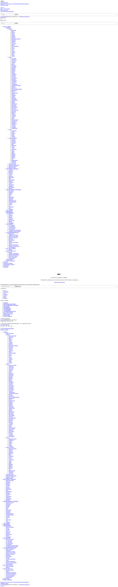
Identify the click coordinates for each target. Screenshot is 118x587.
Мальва (13, 102)
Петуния (13, 108)
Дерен (10, 194)
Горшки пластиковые (14, 253)
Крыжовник (11, 179)
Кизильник (11, 197)
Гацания (13, 75)
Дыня (12, 134)
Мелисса (13, 143)
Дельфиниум (14, 84)
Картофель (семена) (16, 38)
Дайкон (13, 35)
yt (3, 7)
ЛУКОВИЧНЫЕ (10, 213)
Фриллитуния (14, 119)
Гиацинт (11, 215)
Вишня (10, 172)
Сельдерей (13, 149)
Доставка (15, 3)
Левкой (13, 96)
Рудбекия (13, 114)
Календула (13, 87)
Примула (13, 112)
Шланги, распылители (14, 246)
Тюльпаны (11, 222)
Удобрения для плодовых (14, 231)
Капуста (13, 37)
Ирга (10, 178)
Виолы (13, 71)
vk (1, 7)
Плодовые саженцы (7, 263)
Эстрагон (13, 162)
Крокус (10, 216)
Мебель (10, 249)
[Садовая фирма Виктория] (7, 328)
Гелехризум (14, 78)
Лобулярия (13, 98)
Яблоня (10, 188)
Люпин (13, 101)
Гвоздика (13, 76)
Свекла (13, 51)
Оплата (19, 3)
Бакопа (13, 64)
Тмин (12, 150)
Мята (12, 144)
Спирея (10, 204)
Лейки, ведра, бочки (13, 236)
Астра (12, 63)
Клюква (13, 133)
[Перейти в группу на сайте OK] (4, 327)
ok (2, 7)
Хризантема (14, 121)
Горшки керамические (14, 254)
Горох (12, 33)
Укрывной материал (13, 244)
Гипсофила (14, 80)
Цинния (13, 124)
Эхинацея (13, 127)
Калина (10, 193)
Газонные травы (12, 163)
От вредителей (12, 227)
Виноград (11, 171)
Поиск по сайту (4, 10)
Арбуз (12, 132)
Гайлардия (13, 74)
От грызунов (12, 225)
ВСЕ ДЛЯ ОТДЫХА (11, 248)
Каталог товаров (7, 26)
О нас (11, 3)
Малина (10, 181)
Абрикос (11, 170)
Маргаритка (14, 103)
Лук (12, 159)
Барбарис (11, 192)
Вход (2, 8)
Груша (10, 175)
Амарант (13, 62)
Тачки (10, 243)
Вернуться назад (10, 333)
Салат (12, 148)
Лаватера (13, 95)
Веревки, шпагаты (13, 237)
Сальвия (13, 116)
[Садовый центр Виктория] (7, 11)
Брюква (13, 32)
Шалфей (13, 154)
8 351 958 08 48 (4, 16)
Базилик (13, 139)
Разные (13, 113)
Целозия (13, 122)
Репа (12, 49)
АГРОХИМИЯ (9, 224)
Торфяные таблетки (13, 235)
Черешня (11, 186)
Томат (12, 53)
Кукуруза (13, 40)
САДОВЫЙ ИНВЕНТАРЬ (12, 232)
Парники (11, 238)
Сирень (10, 203)
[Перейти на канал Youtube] (7, 327)
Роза (10, 208)
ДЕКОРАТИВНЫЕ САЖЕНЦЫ (13, 189)
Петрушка (13, 145)
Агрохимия (6, 265)
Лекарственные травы (14, 165)
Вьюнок (13, 73)
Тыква (12, 54)
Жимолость (11, 177)
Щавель (13, 155)
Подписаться (17, 286)
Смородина (11, 184)
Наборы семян (12, 167)
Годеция (13, 83)
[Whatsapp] (9, 327)
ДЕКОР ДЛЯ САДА (11, 251)
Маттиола (13, 105)
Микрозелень (14, 160)
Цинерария (14, 123)
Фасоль (13, 56)
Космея (13, 94)
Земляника (13, 130)
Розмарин (13, 161)
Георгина (13, 79)
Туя (9, 205)
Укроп (12, 151)
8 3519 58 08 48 (4, 2)
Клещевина (14, 90)
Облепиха (11, 182)
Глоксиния (13, 81)
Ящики (10, 241)
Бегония (13, 68)
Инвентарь (11, 233)
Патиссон (13, 43)
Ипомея (13, 86)
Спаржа (13, 52)
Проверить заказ (4, 5)
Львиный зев (14, 100)
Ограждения (12, 258)
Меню (2, 1)
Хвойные (11, 209)
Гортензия (11, 190)
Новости (3, 3)
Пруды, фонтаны (13, 257)
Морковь (13, 41)
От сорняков (12, 226)
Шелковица (11, 187)
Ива (10, 195)
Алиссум (13, 60)
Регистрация (7, 8)
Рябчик (10, 221)
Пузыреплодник (12, 201)
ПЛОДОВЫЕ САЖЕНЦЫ (12, 168)
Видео (22, 3)
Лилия (10, 214)
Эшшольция (14, 128)
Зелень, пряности (13, 138)
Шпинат (13, 156)
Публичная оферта (5, 324)
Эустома (13, 125)
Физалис (13, 136)
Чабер (12, 152)
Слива (10, 183)
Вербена (13, 70)
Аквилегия (14, 59)
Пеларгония (14, 107)
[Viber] (12, 327)
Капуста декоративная (16, 89)
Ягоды (10, 129)
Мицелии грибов (13, 166)
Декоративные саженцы (8, 264)
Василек (13, 69)
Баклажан (13, 30)
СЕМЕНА (8, 27)
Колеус (13, 91)
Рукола (13, 146)
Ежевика (11, 176)
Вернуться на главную (59, 282)
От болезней (12, 228)
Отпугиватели (12, 247)
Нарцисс (11, 219)
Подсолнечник (14, 46)
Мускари (11, 217)
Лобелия (13, 97)
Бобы (12, 31)
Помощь (27, 3)
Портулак (13, 111)
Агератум (13, 58)
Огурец (13, 42)
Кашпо (10, 252)
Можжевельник (12, 200)
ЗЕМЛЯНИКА (9, 211)
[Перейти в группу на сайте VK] (2, 327)
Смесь (12, 117)
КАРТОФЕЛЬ (9, 259)
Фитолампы (11, 239)
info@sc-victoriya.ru (25, 16)
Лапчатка (11, 199)
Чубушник (11, 206)
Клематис (11, 198)
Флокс (12, 118)
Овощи (10, 29)
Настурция (14, 106)
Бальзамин (13, 65)
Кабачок (13, 36)
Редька (13, 48)
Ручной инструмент (13, 242)
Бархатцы (13, 67)
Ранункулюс (11, 220)
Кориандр (13, 141)
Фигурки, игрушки (13, 255)
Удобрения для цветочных (15, 230)
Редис (12, 47)
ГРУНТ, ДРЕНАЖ (10, 260)
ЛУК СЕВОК (9, 210)
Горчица (13, 140)
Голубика (11, 173)
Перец (12, 45)
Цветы (10, 57)
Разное (13, 135)
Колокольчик (14, 92)
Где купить (7, 3)
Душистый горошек (16, 85)
